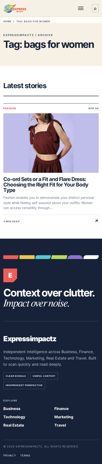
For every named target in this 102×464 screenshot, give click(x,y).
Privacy (9, 455)
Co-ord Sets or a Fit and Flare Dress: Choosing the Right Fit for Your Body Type (45, 184)
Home (7, 21)
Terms (25, 455)
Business (11, 408)
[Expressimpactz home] (18, 8)
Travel (60, 425)
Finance (61, 408)
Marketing (63, 416)
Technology (14, 416)
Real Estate (13, 425)
